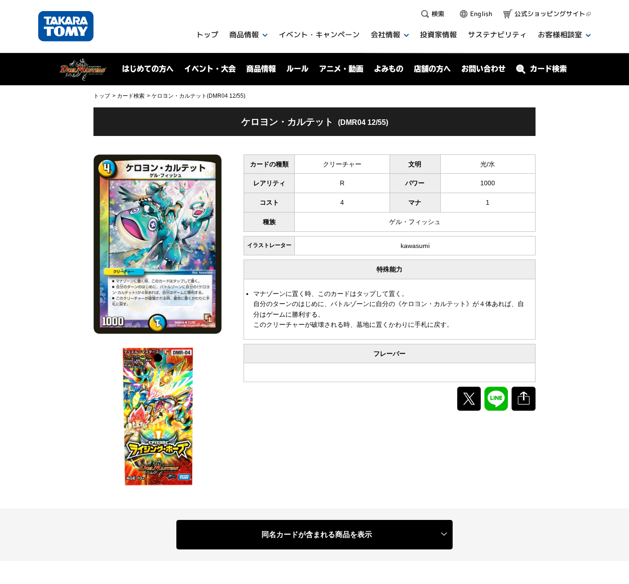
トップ (101, 96)
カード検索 (131, 96)
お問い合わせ (483, 68)
